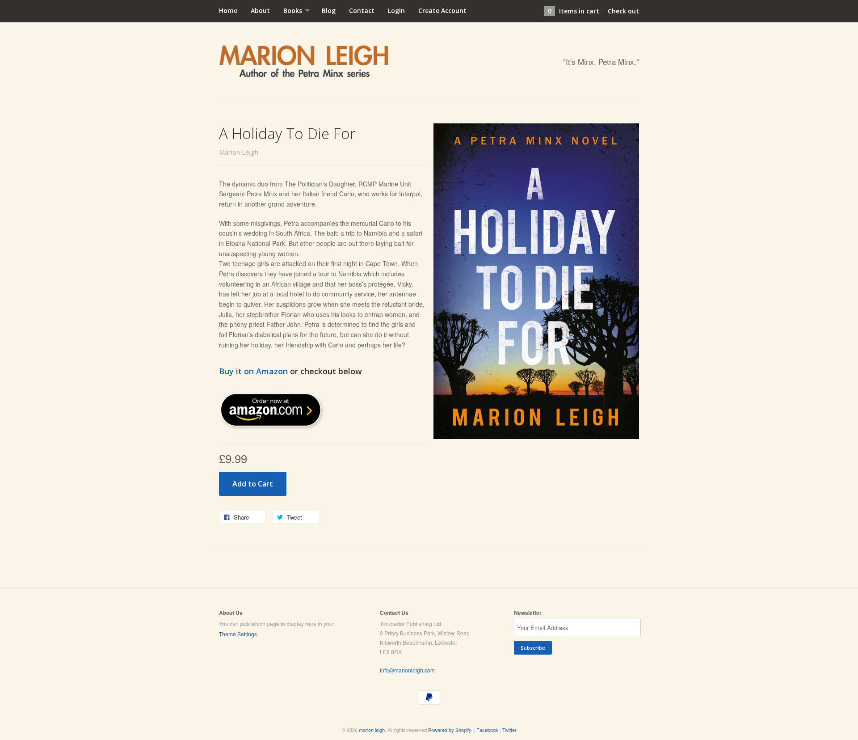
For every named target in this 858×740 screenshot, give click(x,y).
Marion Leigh (238, 152)
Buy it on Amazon (253, 371)
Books (293, 10)
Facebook (487, 729)
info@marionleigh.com (407, 670)
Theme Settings (238, 634)
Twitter (509, 729)
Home (228, 10)
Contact (361, 10)
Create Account (442, 10)
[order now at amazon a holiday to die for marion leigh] (272, 427)
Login (396, 10)
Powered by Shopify (449, 729)
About (260, 10)
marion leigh (372, 729)
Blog (329, 10)
